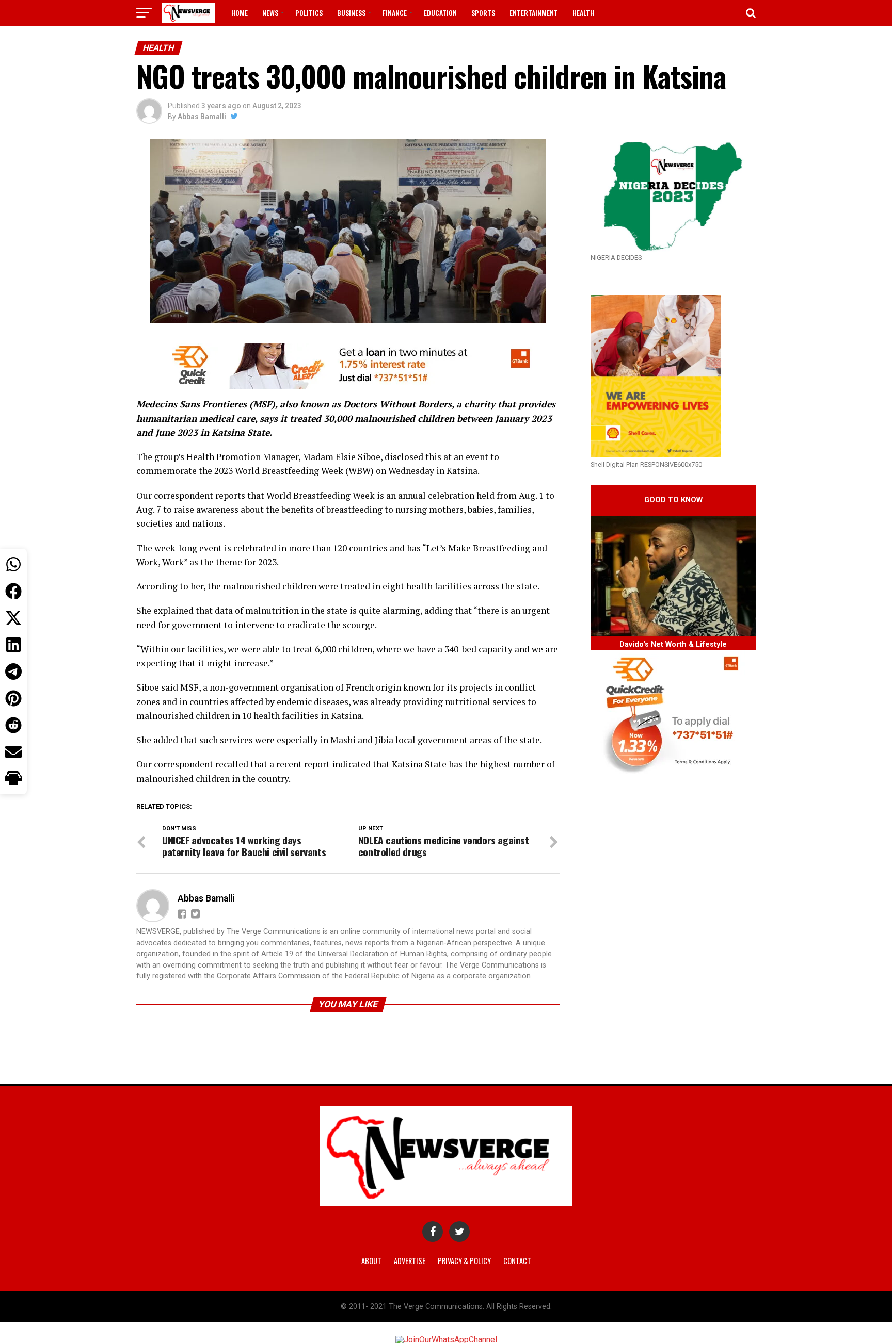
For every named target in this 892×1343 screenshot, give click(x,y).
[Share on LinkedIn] (13, 644)
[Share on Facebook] (13, 591)
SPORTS (483, 12)
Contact (517, 1260)
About (371, 1260)
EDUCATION (440, 12)
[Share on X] (13, 618)
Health (583, 12)
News (270, 12)
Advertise (409, 1260)
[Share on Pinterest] (13, 698)
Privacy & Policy (464, 1260)
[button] (13, 778)
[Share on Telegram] (13, 671)
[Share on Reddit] (13, 725)
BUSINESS (351, 12)
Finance (395, 12)
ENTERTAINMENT (533, 12)
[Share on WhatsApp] (13, 564)
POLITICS (309, 12)
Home (239, 12)
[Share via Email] (13, 752)
